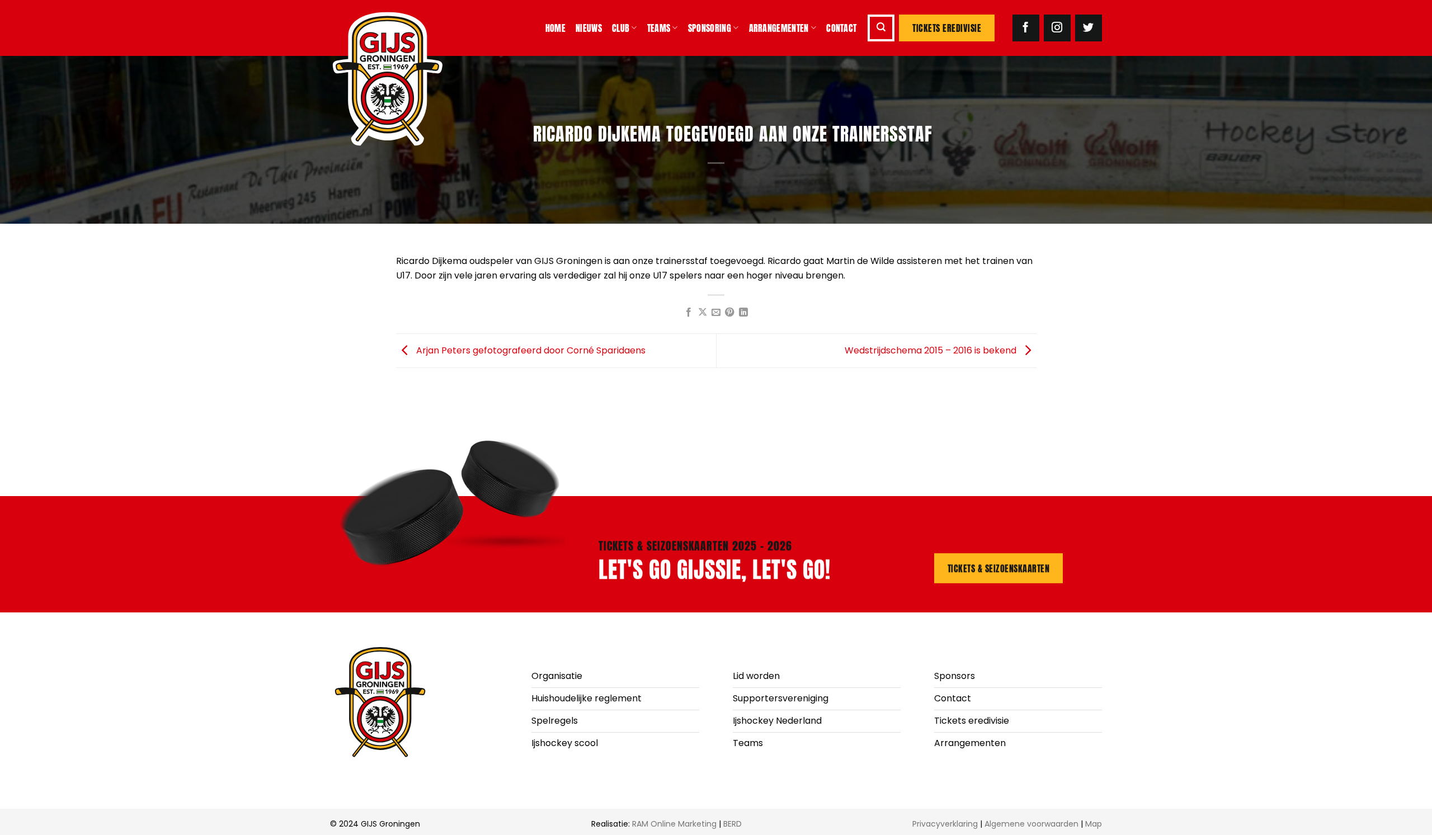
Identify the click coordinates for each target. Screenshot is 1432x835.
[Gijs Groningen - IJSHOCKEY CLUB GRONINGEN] (400, 79)
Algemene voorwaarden (1031, 823)
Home (555, 28)
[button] (881, 28)
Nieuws (589, 28)
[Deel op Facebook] (688, 313)
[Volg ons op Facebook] (1025, 28)
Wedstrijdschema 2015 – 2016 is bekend (932, 349)
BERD (732, 823)
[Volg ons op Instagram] (1057, 28)
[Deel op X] (702, 313)
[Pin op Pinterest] (729, 313)
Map (1093, 823)
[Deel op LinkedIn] (743, 313)
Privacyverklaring (945, 823)
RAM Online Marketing (674, 823)
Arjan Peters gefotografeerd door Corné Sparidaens (530, 349)
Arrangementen (779, 28)
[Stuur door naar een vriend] (716, 313)
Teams (659, 28)
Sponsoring (709, 28)
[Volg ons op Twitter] (1088, 28)
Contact (841, 28)
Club (620, 28)
